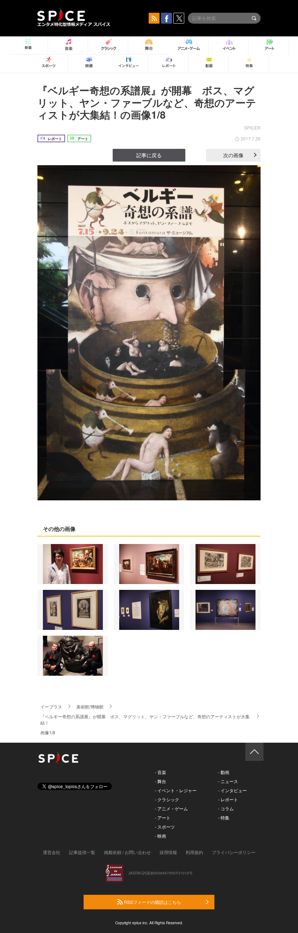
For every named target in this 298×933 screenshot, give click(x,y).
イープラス (51, 706)
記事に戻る (149, 155)
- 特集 (223, 817)
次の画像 (233, 155)
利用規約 (194, 852)
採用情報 (168, 852)
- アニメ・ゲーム (171, 808)
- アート (162, 817)
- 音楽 (160, 772)
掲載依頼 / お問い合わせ (127, 852)
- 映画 (160, 836)
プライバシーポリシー (233, 852)
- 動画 (223, 772)
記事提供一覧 (82, 852)
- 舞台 (160, 781)
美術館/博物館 (90, 706)
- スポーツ (165, 826)
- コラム (226, 808)
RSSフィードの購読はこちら (152, 902)
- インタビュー (232, 790)
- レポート (228, 799)
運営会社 (51, 852)
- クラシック (167, 799)
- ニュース (228, 781)
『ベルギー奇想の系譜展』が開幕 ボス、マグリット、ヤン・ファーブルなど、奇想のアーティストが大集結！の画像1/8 (146, 102)
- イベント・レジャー (176, 790)
